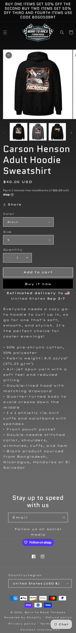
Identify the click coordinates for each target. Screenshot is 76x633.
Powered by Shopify (22, 617)
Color (8, 213)
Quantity (12, 249)
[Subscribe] (63, 517)
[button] (5, 32)
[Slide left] (4, 132)
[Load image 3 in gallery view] (57, 131)
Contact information (40, 629)
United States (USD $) (36, 583)
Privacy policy (22, 623)
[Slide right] (71, 132)
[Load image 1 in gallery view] (18, 131)
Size (7, 231)
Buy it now (38, 284)
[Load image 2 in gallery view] (37, 131)
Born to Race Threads (45, 612)
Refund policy (59, 617)
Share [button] (14, 204)
